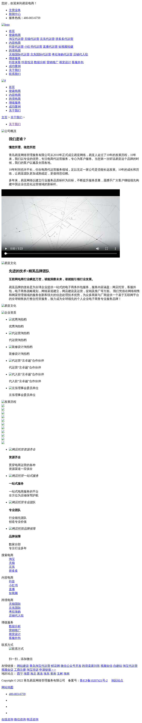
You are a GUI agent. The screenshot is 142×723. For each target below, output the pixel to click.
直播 (12, 589)
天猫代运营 (31, 38)
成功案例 (15, 66)
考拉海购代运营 (62, 54)
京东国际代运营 (40, 54)
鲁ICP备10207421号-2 (94, 680)
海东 (47, 673)
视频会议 (7, 669)
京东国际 (15, 607)
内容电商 (15, 42)
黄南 (53, 673)
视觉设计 (65, 62)
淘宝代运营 (16, 38)
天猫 (12, 562)
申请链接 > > (47, 669)
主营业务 (15, 10)
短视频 (13, 593)
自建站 (117, 665)
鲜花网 (55, 665)
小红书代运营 (33, 46)
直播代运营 (50, 46)
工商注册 (20, 669)
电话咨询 (32, 719)
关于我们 (15, 70)
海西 (27, 673)
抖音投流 (27, 62)
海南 (67, 673)
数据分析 (40, 62)
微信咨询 (20, 719)
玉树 (60, 673)
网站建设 (23, 665)
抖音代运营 (16, 46)
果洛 (40, 673)
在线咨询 (7, 719)
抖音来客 (15, 62)
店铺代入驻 (80, 54)
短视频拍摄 (65, 46)
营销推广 (52, 62)
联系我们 (15, 73)
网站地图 (7, 687)
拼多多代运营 (64, 38)
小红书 (13, 585)
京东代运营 (47, 38)
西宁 (20, 673)
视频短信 (106, 665)
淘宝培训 (32, 669)
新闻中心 (15, 14)
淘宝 (12, 559)
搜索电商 (15, 35)
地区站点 (117, 680)
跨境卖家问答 (91, 665)
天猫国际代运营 (19, 54)
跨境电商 (15, 50)
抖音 (12, 581)
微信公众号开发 (71, 665)
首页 (12, 31)
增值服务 (15, 58)
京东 (12, 566)
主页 (4, 117)
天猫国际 (15, 603)
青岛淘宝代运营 (40, 665)
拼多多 (13, 570)
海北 (33, 673)
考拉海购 (15, 611)
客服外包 (78, 62)
